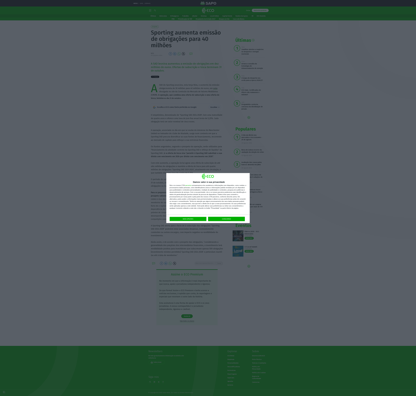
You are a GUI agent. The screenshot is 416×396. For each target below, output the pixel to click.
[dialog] (208, 198)
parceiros (188, 185)
